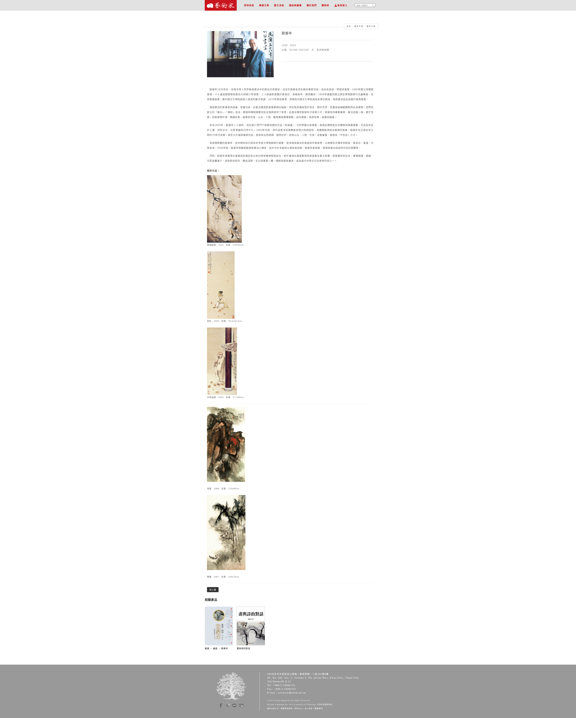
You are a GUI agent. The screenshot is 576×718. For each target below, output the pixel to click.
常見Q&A (298, 708)
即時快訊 (249, 5)
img (220, 705)
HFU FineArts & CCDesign (302, 704)
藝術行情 (371, 26)
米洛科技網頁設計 (325, 704)
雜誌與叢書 (295, 5)
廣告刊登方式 (273, 708)
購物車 (325, 5)
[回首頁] (220, 4)
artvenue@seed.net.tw (292, 692)
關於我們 (312, 5)
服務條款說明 (286, 708)
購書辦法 (319, 709)
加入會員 (308, 708)
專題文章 (264, 5)
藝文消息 (279, 5)
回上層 (212, 589)
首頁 (348, 26)
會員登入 (342, 5)
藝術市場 (358, 26)
